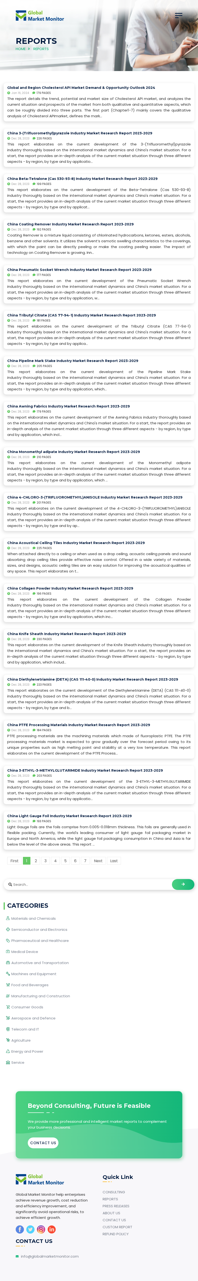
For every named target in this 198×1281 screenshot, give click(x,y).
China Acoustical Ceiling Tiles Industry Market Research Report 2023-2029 (76, 543)
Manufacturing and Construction (40, 996)
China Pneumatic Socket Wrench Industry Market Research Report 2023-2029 (79, 270)
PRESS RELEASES (116, 1206)
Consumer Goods (27, 1007)
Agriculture (21, 1040)
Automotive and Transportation (40, 962)
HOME (21, 48)
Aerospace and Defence (33, 1018)
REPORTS (110, 1199)
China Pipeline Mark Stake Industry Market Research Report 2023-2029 (72, 361)
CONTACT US (43, 1142)
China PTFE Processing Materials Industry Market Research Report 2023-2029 (78, 725)
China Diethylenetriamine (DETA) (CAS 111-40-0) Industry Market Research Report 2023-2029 (92, 679)
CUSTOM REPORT (117, 1226)
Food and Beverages (30, 984)
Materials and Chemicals (33, 918)
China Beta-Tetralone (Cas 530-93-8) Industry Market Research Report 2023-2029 (82, 179)
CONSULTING (114, 1192)
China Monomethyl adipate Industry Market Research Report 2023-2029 (73, 452)
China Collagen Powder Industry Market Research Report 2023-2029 (70, 588)
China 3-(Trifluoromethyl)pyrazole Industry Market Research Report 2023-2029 (79, 133)
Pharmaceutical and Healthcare (40, 940)
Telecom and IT (25, 1029)
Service (17, 1062)
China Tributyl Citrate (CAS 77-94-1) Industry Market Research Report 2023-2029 (81, 315)
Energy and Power (27, 1051)
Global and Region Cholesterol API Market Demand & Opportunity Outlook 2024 (81, 87)
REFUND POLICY (116, 1233)
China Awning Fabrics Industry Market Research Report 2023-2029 (68, 406)
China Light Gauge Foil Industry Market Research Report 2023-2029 (69, 816)
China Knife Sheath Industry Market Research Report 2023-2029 (66, 634)
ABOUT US (111, 1212)
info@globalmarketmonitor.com (50, 1256)
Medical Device (24, 951)
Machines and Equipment (34, 973)
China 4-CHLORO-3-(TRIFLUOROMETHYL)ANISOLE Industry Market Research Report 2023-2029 (95, 497)
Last (114, 861)
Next (98, 861)
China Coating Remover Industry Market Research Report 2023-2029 (70, 224)
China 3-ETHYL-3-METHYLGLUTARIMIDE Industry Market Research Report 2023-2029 (85, 770)
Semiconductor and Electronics (39, 929)
